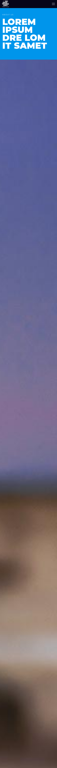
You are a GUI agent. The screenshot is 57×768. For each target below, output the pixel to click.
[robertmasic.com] (5, 4)
